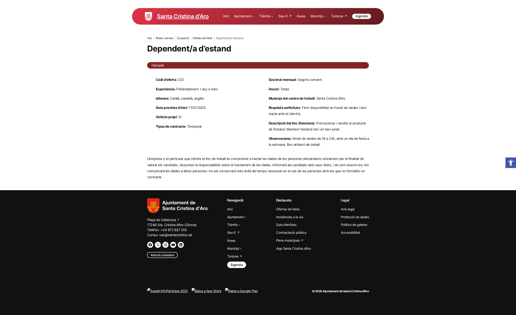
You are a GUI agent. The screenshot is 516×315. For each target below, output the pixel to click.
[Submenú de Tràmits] (272, 16)
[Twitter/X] (158, 245)
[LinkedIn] (181, 245)
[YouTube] (173, 245)
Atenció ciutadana (162, 255)
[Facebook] (150, 245)
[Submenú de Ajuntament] (253, 16)
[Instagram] (165, 245)
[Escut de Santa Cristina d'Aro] (148, 16)
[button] (511, 163)
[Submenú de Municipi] (325, 16)
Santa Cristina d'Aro (183, 16)
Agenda (362, 16)
